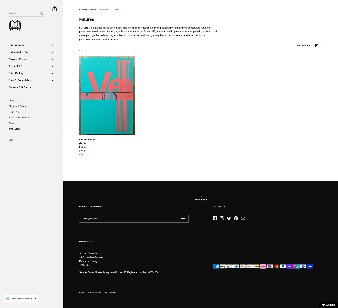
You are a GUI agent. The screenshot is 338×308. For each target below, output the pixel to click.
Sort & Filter (303, 45)
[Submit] (42, 14)
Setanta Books (101, 292)
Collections (104, 10)
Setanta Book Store (87, 10)
